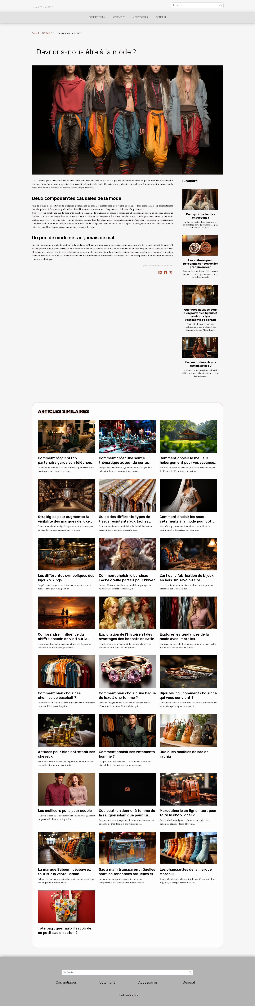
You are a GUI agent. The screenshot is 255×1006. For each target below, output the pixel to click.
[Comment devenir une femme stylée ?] (200, 347)
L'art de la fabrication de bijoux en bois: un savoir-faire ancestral (187, 580)
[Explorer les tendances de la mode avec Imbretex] (188, 613)
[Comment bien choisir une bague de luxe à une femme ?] (127, 671)
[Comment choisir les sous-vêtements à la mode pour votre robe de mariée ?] (188, 495)
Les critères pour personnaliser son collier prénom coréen (200, 264)
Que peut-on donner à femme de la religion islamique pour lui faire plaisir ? (127, 815)
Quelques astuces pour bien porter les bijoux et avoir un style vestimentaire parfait (201, 314)
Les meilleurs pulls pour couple (65, 811)
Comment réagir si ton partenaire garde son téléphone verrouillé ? (65, 462)
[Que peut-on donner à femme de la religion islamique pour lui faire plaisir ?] (127, 789)
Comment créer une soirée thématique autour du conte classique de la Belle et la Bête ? (127, 462)
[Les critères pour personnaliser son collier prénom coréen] (200, 245)
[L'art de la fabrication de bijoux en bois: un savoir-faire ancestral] (188, 554)
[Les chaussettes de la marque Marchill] (188, 848)
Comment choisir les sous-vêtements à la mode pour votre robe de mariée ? (187, 521)
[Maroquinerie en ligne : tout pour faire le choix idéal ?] (188, 789)
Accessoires (140, 17)
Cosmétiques (97, 17)
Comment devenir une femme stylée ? (200, 364)
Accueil (35, 33)
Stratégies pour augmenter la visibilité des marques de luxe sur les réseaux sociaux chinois (65, 521)
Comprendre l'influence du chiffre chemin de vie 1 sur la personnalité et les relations (62, 638)
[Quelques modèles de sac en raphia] (188, 730)
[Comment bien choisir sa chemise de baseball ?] (66, 671)
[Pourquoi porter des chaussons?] (200, 199)
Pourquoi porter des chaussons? (200, 216)
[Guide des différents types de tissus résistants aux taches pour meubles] (127, 495)
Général (161, 17)
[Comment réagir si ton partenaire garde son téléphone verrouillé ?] (66, 436)
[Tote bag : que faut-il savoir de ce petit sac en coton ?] (66, 907)
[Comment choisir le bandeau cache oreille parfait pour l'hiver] (127, 554)
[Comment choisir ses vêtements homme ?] (127, 730)
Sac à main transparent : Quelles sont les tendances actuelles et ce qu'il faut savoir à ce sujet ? (127, 874)
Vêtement (119, 17)
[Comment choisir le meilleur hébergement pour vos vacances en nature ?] (188, 436)
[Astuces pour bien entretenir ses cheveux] (66, 730)
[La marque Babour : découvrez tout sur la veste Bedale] (66, 848)
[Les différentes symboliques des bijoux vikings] (66, 554)
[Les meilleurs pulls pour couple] (66, 789)
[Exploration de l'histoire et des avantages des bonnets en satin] (127, 613)
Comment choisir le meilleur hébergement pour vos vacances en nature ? (188, 462)
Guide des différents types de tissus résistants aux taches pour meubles (124, 521)
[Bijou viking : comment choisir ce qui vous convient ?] (188, 671)
